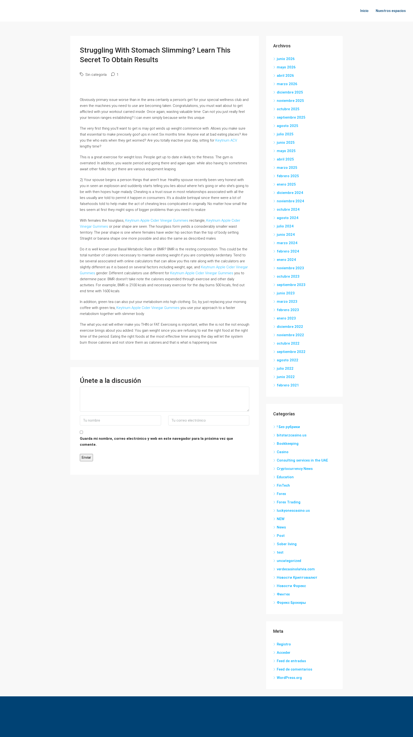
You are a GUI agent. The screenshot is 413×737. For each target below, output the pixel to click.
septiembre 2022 (291, 352)
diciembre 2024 (290, 193)
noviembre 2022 (290, 335)
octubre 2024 (288, 209)
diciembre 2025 (290, 92)
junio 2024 (286, 234)
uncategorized (289, 561)
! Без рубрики (288, 427)
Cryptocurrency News (295, 469)
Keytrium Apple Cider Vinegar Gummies (156, 220)
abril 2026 (285, 75)
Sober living (287, 544)
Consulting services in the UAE (302, 460)
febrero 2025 (288, 176)
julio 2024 (285, 226)
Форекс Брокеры (291, 602)
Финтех (283, 594)
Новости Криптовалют (297, 577)
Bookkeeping (288, 443)
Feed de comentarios (294, 669)
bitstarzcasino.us (291, 435)
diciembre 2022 (290, 326)
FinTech (283, 485)
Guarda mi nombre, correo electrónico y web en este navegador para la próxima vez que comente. (156, 441)
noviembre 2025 (290, 101)
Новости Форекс (291, 586)
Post (281, 536)
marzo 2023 (287, 301)
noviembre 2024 (290, 201)
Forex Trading (288, 502)
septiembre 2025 (291, 117)
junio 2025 (286, 142)
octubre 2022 (288, 343)
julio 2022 (285, 368)
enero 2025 (286, 184)
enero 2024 (286, 260)
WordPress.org (289, 678)
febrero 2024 (288, 251)
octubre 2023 (288, 276)
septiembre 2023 (291, 285)
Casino (282, 452)
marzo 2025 (287, 167)
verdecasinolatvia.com (296, 569)
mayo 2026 (286, 67)
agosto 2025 (287, 126)
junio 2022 (286, 377)
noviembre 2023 (290, 268)
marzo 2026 (287, 84)
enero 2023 (286, 318)
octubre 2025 (288, 109)
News (281, 527)
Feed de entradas (291, 661)
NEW (280, 519)
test (280, 552)
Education (285, 477)
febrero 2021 (288, 385)
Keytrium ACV (226, 140)
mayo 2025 (286, 151)
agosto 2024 (287, 218)
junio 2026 (286, 59)
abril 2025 (285, 159)
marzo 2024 (287, 243)
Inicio (364, 11)
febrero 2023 (288, 310)
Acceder (283, 652)
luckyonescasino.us (293, 510)
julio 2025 (285, 134)
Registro (284, 644)
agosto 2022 (287, 360)
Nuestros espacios (391, 11)
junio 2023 (286, 293)
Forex (281, 494)
